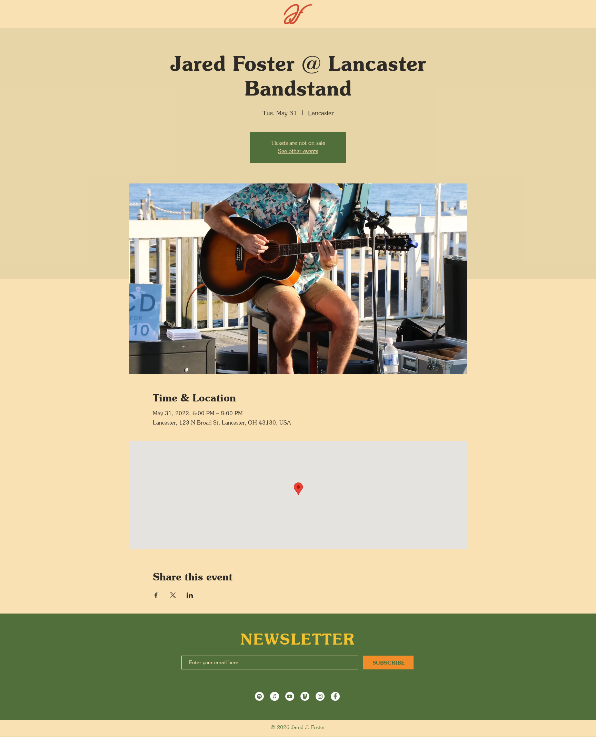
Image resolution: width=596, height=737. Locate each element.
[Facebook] (335, 696)
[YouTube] (289, 696)
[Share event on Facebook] (156, 595)
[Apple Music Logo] (274, 696)
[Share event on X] (173, 595)
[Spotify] (259, 696)
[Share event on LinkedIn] (190, 595)
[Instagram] (320, 696)
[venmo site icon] (304, 696)
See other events (298, 151)
